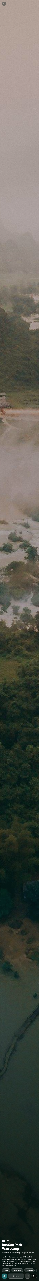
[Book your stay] (4, 1276)
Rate (17, 1276)
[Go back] (4, 4)
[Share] (27, 1276)
